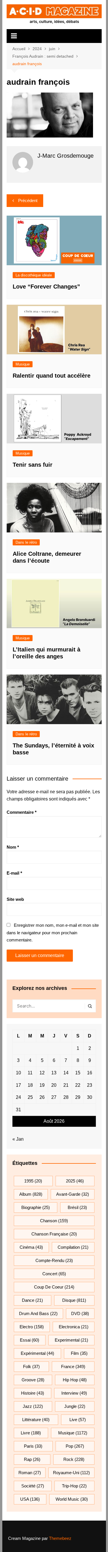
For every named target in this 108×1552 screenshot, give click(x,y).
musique (72, 1432)
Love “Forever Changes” (46, 286)
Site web (15, 899)
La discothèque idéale (34, 275)
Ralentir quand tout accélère (51, 375)
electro (32, 1326)
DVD (80, 1313)
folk (31, 1366)
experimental (71, 1340)
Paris (33, 1446)
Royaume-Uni (71, 1472)
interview (74, 1393)
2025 (75, 1180)
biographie (35, 1207)
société (32, 1485)
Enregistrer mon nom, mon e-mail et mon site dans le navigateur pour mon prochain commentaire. (53, 932)
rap (32, 1459)
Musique (23, 364)
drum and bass (38, 1313)
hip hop (75, 1379)
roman (29, 1472)
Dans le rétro (26, 542)
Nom (13, 847)
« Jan (18, 1139)
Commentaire (22, 812)
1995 (33, 1180)
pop (75, 1446)
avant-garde (72, 1194)
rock (73, 1459)
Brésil (77, 1207)
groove (33, 1379)
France (73, 1366)
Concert (54, 1273)
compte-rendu (54, 1260)
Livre (31, 1432)
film (79, 1353)
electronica (73, 1326)
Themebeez (60, 1538)
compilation (73, 1247)
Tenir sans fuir (32, 465)
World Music (72, 1499)
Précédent (27, 200)
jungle (74, 1406)
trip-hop (74, 1485)
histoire (32, 1393)
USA (30, 1499)
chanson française (54, 1233)
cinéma (31, 1247)
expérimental (37, 1353)
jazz (33, 1406)
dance (32, 1300)
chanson (54, 1220)
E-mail (14, 873)
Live (77, 1419)
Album (30, 1194)
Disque (74, 1300)
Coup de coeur (54, 1286)
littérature (36, 1419)
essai (29, 1340)
